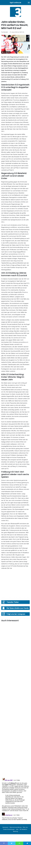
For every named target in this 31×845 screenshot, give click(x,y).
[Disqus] (15, 798)
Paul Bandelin (4, 32)
